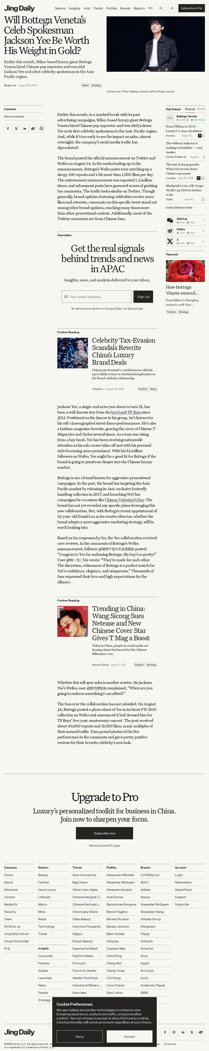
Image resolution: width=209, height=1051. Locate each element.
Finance (43, 963)
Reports (139, 8)
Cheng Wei (114, 963)
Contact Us (170, 1043)
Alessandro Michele (120, 875)
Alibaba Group (151, 919)
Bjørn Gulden (116, 934)
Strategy (96, 85)
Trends (98, 8)
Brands (125, 8)
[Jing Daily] (19, 9)
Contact (9, 897)
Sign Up (143, 297)
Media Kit (10, 904)
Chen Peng (114, 956)
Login (116, 845)
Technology (46, 926)
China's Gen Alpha (85, 890)
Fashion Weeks (82, 956)
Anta (144, 956)
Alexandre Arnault (119, 890)
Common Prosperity (86, 926)
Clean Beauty (81, 919)
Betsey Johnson (118, 926)
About (8, 882)
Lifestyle (44, 897)
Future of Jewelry (84, 971)
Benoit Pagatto (117, 912)
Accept (129, 1036)
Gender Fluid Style (85, 978)
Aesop (145, 897)
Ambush (147, 941)
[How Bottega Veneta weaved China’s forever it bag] (185, 271)
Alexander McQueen (121, 882)
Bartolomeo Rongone (121, 904)
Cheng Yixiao (116, 971)
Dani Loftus (115, 993)
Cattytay (113, 941)
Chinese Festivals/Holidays (87, 904)
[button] (172, 8)
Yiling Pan (97, 388)
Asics (144, 978)
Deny (79, 1036)
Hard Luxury (47, 890)
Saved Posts (183, 890)
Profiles (111, 8)
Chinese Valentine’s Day (124, 499)
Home (8, 875)
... (204, 135)
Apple (145, 963)
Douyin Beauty (82, 941)
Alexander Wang (152, 912)
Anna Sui (147, 948)
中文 (7, 948)
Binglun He (10, 85)
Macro (42, 904)
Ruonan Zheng (100, 664)
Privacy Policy (114, 308)
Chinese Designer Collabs (87, 897)
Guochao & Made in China (87, 985)
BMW (144, 993)
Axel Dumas (115, 897)
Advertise (11, 890)
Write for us (12, 926)
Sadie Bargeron (171, 201)
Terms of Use (135, 308)
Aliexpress (148, 926)
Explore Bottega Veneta (179, 207)
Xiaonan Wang (170, 137)
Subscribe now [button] (104, 833)
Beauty (43, 875)
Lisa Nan (171, 178)
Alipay (145, 934)
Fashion (142, 388)
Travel (42, 934)
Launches (45, 978)
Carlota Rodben (174, 156)
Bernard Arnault (118, 919)
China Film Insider (16, 941)
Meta (41, 912)
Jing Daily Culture (16, 934)
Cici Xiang (114, 978)
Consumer (45, 956)
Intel (87, 8)
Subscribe (182, 904)
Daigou (77, 934)
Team (8, 919)
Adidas (145, 890)
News (153, 388)
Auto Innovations (84, 875)
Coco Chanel (115, 985)
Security (10, 912)
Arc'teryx (147, 971)
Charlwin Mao (116, 948)
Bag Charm (80, 882)
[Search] (161, 8)
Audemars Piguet (153, 985)
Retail (85, 85)
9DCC (145, 882)
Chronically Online (85, 912)
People (43, 993)
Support (181, 897)
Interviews (79, 993)
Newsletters (183, 882)
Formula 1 (79, 963)
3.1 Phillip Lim (150, 875)
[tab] (190, 109)
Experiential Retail (85, 948)
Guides (43, 971)
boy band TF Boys (126, 412)
